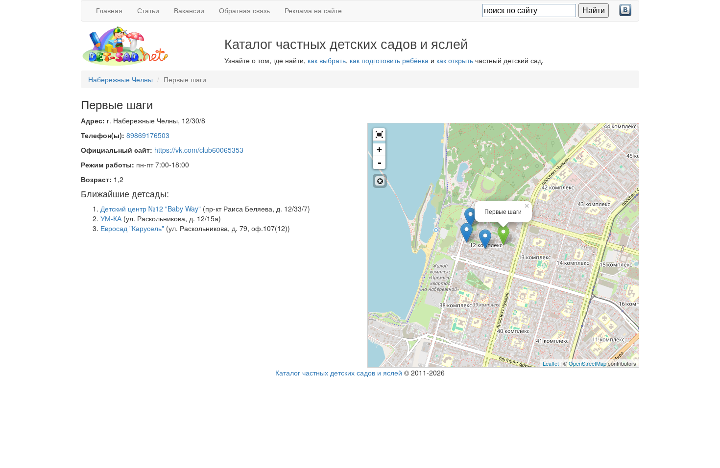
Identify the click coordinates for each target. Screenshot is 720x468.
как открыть (454, 60)
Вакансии (189, 10)
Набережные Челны (120, 79)
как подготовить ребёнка (389, 60)
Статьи (148, 10)
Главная (109, 10)
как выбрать (327, 60)
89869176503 (147, 135)
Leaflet (551, 363)
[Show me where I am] (379, 181)
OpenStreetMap (587, 363)
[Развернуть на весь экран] (379, 134)
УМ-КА (110, 218)
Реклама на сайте (313, 10)
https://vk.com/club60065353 (198, 150)
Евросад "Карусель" (132, 228)
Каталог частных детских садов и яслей (338, 372)
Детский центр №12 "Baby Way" (150, 208)
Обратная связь (244, 10)
